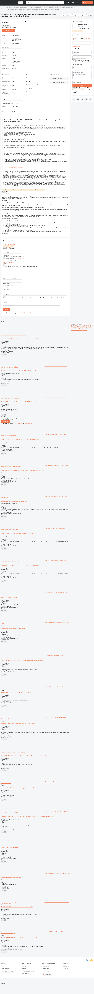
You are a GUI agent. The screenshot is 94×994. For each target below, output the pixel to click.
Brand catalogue (25, 973)
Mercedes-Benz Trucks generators (79, 330)
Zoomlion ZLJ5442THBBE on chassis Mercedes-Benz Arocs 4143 (19, 723)
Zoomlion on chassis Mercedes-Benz (11, 877)
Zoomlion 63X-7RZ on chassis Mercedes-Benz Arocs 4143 (17, 907)
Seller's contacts (5, 968)
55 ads (9, 247)
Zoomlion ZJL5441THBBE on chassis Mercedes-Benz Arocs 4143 (19, 938)
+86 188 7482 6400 (19, 258)
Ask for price (7, 25)
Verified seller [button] (9, 245)
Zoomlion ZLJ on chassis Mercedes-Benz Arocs (14, 501)
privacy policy (22, 312)
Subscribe (5, 421)
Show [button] (13, 258)
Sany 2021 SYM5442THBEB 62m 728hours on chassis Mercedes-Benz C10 (22, 660)
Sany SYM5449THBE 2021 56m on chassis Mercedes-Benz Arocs (19, 533)
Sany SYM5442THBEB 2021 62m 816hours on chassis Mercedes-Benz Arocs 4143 (23, 756)
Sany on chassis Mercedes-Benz (10, 597)
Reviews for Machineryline (28, 971)
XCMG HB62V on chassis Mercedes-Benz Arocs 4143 (16, 692)
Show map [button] (27, 277)
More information (76, 46)
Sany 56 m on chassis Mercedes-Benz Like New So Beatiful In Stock (20, 439)
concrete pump (15, 43)
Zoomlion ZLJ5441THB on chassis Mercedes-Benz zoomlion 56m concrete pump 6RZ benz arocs (27, 816)
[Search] (27, 3)
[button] (63, 15)
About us (3, 963)
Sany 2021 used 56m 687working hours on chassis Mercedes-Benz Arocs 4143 (22, 470)
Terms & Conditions (26, 963)
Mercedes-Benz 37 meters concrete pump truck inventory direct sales (20, 788)
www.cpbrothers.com (8, 262)
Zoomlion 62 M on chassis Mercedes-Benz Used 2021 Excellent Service (21, 402)
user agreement (31, 312)
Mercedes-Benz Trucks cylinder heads (83, 328)
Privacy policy (25, 966)
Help (2, 966)
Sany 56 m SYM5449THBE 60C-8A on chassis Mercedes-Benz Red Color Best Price (24, 338)
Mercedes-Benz (15, 35)
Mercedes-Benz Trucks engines (78, 325)
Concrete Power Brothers (9, 244)
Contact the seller (8, 30)
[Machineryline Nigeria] (9, 2)
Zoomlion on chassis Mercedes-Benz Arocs (13, 628)
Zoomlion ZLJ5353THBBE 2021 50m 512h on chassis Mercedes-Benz (20, 565)
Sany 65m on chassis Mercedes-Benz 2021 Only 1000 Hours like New (20, 371)
